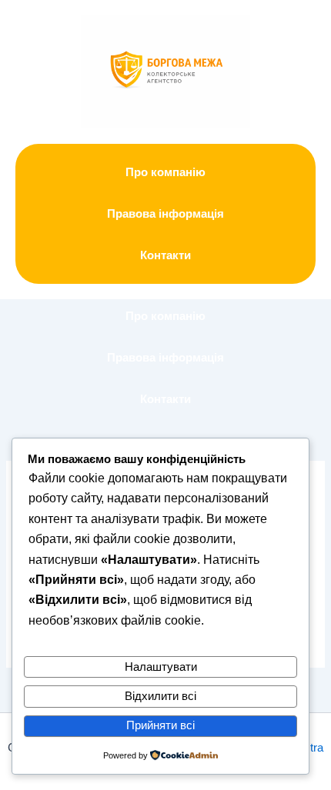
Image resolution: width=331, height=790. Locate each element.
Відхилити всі (160, 696)
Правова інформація (165, 214)
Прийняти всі (160, 725)
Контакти (165, 255)
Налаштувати (161, 667)
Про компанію (165, 172)
